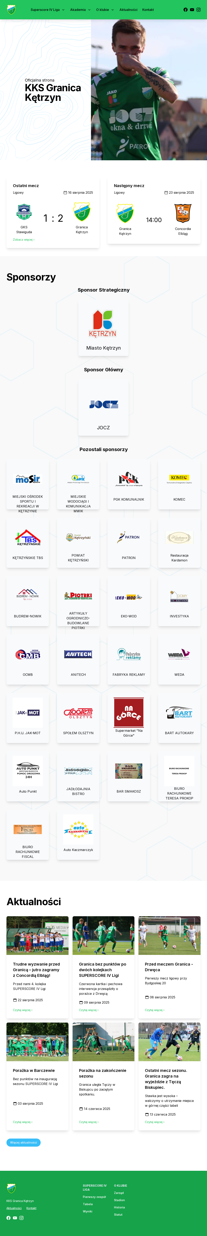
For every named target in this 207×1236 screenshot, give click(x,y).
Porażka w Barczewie (34, 1070)
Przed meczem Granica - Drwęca (169, 967)
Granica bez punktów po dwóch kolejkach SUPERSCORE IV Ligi (102, 970)
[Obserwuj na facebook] (186, 10)
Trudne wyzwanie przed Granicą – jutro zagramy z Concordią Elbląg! (36, 970)
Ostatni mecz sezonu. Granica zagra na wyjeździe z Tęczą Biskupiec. (166, 1079)
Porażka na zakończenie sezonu (102, 1073)
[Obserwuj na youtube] (192, 10)
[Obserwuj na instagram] (198, 10)
